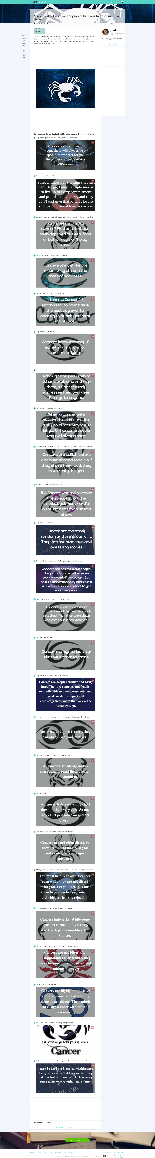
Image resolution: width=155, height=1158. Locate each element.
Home (32, 1152)
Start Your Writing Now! (77, 1140)
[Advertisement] (65, 57)
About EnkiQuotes (55, 1152)
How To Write (68, 1152)
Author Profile (112, 44)
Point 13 (24, 60)
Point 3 (24, 36)
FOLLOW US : (105, 1152)
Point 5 (24, 40)
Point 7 (24, 45)
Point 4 (24, 38)
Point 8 (24, 48)
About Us (54, 2)
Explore (62, 2)
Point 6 (24, 43)
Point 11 (24, 55)
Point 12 (24, 57)
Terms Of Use (42, 1152)
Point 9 (24, 50)
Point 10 (24, 53)
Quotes (38, 23)
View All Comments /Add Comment (65, 1127)
